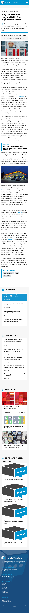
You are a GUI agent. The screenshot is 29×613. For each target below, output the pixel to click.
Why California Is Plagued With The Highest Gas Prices (11, 17)
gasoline (19, 212)
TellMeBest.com (18, 605)
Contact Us (4, 586)
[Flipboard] (9, 576)
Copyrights (4, 588)
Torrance (10, 239)
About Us (3, 583)
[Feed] (14, 576)
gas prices (7, 275)
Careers (3, 584)
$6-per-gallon (19, 96)
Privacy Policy (4, 592)
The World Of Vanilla (6, 601)
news (16, 273)
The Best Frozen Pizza (6, 599)
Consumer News (8, 273)
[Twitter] (5, 576)
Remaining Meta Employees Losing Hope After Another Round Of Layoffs (15, 148)
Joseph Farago (7, 35)
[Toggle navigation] (27, 2)
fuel (4, 92)
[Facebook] (2, 576)
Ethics (2, 590)
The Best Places (5, 600)
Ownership (3, 591)
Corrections (4, 587)
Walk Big (11, 605)
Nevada (3, 190)
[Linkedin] (7, 576)
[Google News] (11, 576)
